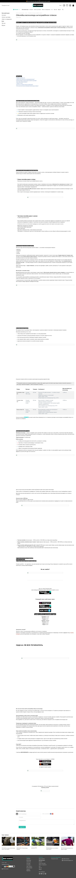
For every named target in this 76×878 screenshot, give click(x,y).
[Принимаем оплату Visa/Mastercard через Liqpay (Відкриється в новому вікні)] (6, 866)
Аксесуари (28, 863)
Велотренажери (29, 867)
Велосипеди (29, 860)
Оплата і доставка (37, 9)
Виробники (28, 870)
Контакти (31, 9)
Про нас (55, 9)
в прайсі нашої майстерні (36, 493)
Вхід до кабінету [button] (42, 858)
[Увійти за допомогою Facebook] (50, 814)
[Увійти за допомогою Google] (52, 814)
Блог (52, 9)
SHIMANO (28, 858)
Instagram (18, 494)
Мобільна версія (6, 868)
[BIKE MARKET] (8, 858)
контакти (57, 589)
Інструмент (29, 864)
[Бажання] (67, 5)
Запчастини (29, 861)
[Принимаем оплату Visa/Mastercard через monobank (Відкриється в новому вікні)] (2, 866)
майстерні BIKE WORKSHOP (24, 27)
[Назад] (2, 844)
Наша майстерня (19, 747)
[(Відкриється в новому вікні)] (9, 866)
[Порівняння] (64, 5)
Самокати (28, 869)
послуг (68, 747)
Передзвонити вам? (6, 5)
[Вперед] (74, 844)
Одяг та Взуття (29, 866)
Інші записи (5, 835)
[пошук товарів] (63, 9)
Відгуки (59, 9)
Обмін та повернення (46, 9)
